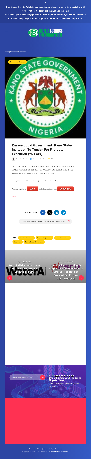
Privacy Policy (48, 449)
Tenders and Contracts (18, 52)
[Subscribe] (42, 377)
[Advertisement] (29, 324)
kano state (17, 242)
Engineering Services (44, 238)
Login (14, 196)
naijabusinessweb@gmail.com (27, 15)
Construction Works (26, 238)
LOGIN (33, 189)
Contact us (59, 449)
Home (7, 52)
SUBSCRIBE (65, 189)
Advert (39, 449)
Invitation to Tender (62, 238)
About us (32, 449)
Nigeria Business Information (58, 451)
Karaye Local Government (34, 242)
